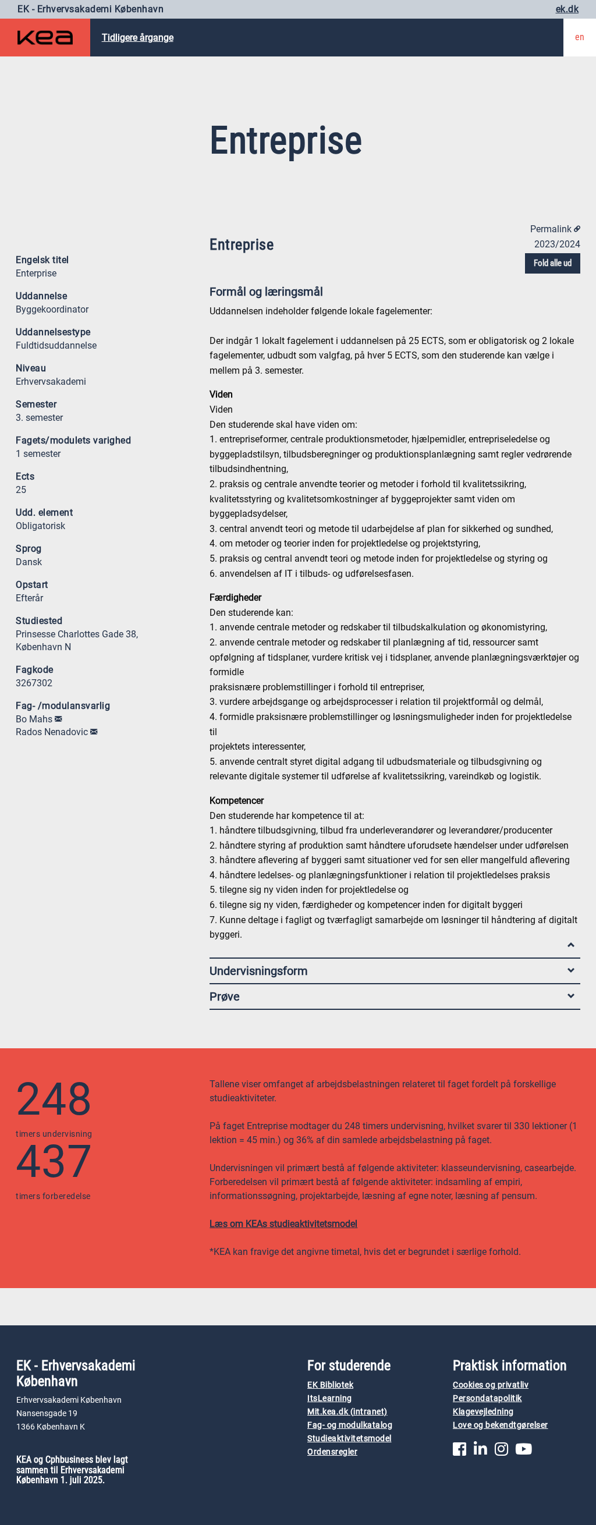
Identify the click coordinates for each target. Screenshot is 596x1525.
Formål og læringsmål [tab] (266, 292)
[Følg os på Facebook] (459, 1452)
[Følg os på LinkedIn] (480, 1452)
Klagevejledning (483, 1412)
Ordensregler (332, 1452)
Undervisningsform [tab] (259, 971)
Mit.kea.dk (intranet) (347, 1412)
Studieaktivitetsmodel (349, 1439)
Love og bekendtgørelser (500, 1425)
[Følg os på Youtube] (523, 1452)
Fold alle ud (553, 263)
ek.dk (567, 9)
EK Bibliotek (330, 1385)
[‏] (58, 719)
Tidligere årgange (137, 37)
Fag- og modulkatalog (349, 1425)
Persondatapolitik (487, 1398)
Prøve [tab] (225, 996)
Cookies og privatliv (490, 1385)
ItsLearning (329, 1398)
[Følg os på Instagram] (501, 1452)
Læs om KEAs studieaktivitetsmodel (283, 1223)
